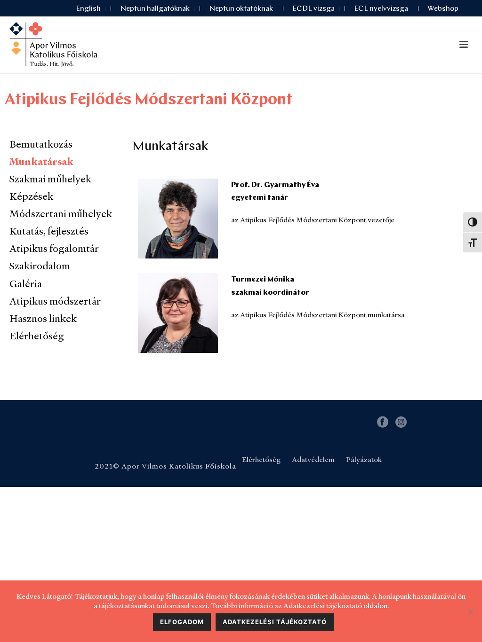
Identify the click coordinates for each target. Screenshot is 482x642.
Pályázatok (364, 459)
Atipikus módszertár (55, 301)
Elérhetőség (36, 336)
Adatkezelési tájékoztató (275, 622)
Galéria (25, 284)
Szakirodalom (39, 266)
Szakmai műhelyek (50, 179)
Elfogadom (182, 622)
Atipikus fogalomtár (54, 248)
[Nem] (470, 611)
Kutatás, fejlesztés (48, 231)
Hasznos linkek (43, 318)
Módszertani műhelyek (60, 213)
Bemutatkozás (40, 144)
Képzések (31, 196)
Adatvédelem (313, 459)
